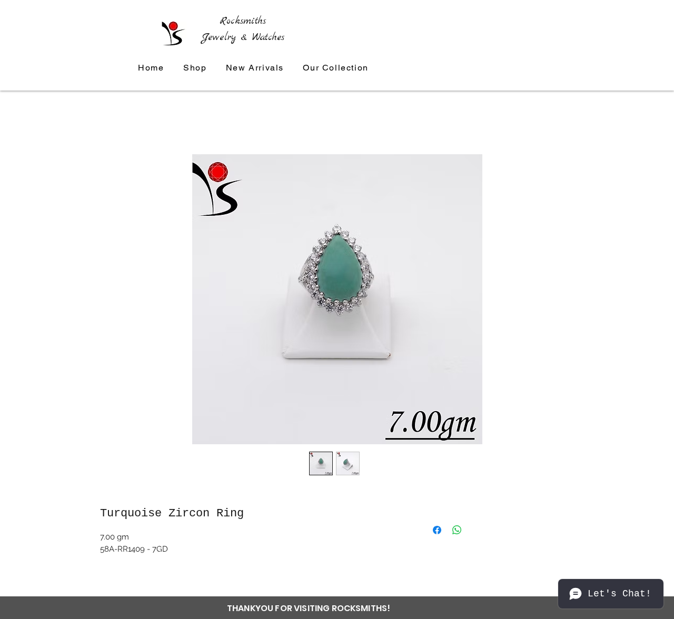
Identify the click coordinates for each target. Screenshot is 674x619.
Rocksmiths (243, 21)
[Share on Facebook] (437, 530)
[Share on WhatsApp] (457, 530)
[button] (335, 68)
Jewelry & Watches (243, 37)
